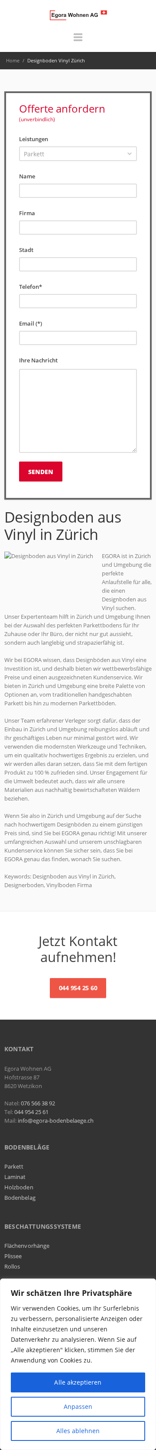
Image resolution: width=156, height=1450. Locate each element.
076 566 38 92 (38, 1103)
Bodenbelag (20, 1197)
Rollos (12, 1266)
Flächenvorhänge (26, 1246)
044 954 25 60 (78, 988)
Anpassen (78, 1406)
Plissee (13, 1256)
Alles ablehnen (78, 1431)
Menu (78, 41)
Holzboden (18, 1187)
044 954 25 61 (31, 1112)
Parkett (13, 1166)
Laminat (15, 1177)
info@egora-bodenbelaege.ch (56, 1120)
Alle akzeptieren (77, 1382)
